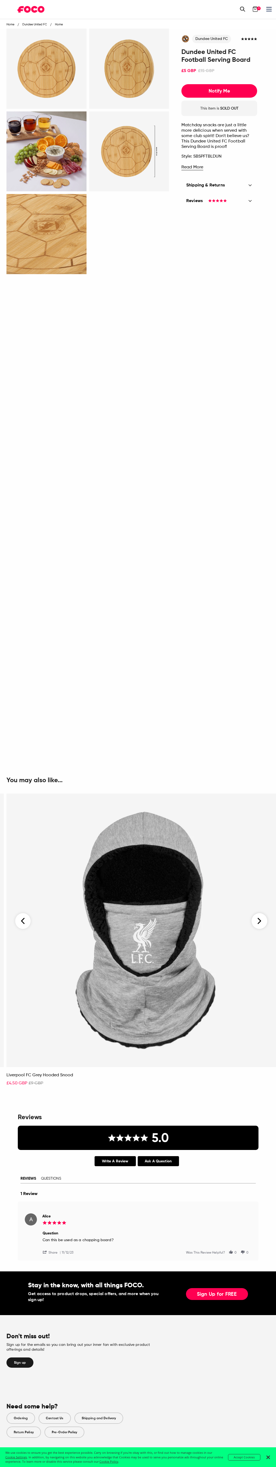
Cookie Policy (108, 1461)
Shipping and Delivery (99, 1418)
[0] (255, 9)
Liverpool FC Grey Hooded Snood (39, 1075)
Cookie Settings (16, 1457)
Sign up (20, 1362)
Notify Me (219, 91)
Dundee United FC (211, 39)
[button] (52, 1252)
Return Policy (24, 1432)
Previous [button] (23, 921)
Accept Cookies (244, 1457)
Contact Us (54, 1418)
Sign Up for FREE (217, 1294)
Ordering (21, 1418)
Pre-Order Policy (64, 1432)
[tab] (115, 1161)
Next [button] (259, 921)
